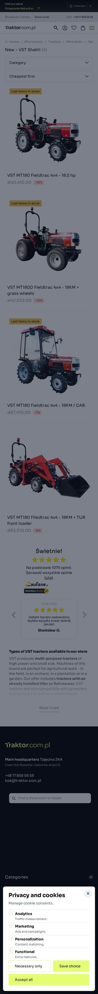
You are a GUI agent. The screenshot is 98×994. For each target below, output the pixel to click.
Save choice (70, 966)
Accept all (24, 979)
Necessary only (28, 966)
